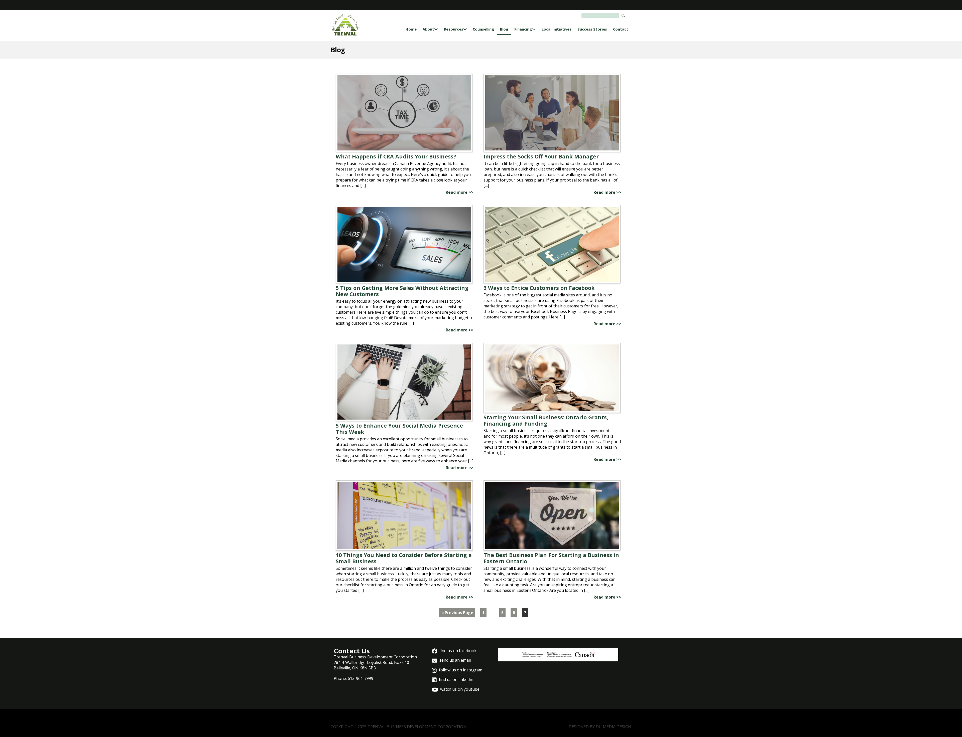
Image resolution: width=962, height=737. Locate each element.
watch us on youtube (459, 689)
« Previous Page (457, 612)
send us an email (454, 660)
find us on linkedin (455, 679)
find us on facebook (457, 650)
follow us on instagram (460, 670)
